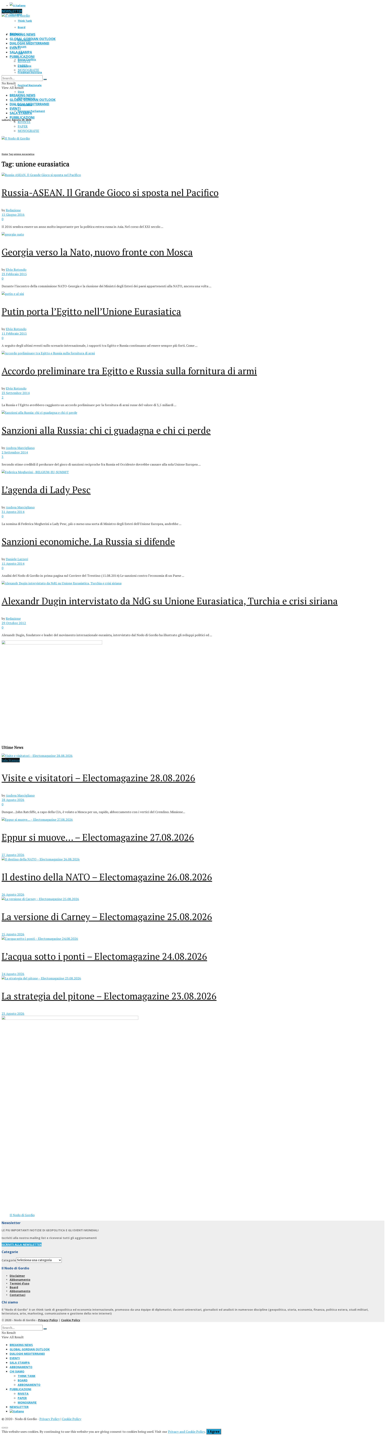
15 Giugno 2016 (13, 214)
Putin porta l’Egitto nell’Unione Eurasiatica (91, 311)
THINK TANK (26, 1376)
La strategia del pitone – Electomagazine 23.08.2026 (109, 996)
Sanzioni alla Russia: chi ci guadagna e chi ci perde (106, 430)
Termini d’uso (19, 1283)
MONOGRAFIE (28, 70)
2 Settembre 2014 (15, 452)
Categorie (9, 1260)
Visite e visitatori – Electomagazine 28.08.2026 (98, 778)
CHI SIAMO (17, 1371)
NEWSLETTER (12, 11)
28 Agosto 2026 (13, 800)
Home (5, 154)
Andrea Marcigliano (20, 448)
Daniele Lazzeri (17, 559)
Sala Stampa (11, 760)
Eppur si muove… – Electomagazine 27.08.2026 (98, 837)
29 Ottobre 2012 (14, 623)
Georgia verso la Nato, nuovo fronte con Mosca (97, 252)
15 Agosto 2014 (13, 563)
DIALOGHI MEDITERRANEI (29, 43)
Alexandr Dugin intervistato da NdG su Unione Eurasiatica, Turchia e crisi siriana (170, 601)
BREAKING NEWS (22, 34)
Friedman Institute (30, 72)
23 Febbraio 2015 (14, 274)
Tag (11, 154)
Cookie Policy (70, 1320)
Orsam (22, 46)
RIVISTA (24, 61)
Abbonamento (20, 1279)
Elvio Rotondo (16, 269)
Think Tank (25, 21)
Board (21, 27)
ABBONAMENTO (21, 1367)
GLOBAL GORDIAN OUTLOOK (32, 39)
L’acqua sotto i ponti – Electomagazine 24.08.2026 (104, 956)
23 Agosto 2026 (13, 1013)
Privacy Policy (48, 1320)
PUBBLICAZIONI (22, 56)
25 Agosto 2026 (13, 934)
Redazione (13, 210)
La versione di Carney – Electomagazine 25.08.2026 (107, 916)
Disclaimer (17, 1276)
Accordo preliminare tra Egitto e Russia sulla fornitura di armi (129, 371)
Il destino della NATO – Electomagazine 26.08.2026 (107, 877)
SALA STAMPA (21, 52)
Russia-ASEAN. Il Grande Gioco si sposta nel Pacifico (110, 192)
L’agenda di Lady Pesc (46, 490)
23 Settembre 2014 (16, 393)
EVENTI (15, 48)
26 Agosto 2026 (13, 894)
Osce (21, 91)
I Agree (214, 1431)
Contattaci (17, 1295)
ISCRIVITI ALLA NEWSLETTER (22, 1244)
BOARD (23, 1380)
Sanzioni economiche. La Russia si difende (88, 541)
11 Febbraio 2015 (14, 333)
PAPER (23, 65)
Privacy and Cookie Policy (186, 1431)
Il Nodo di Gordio (22, 1215)
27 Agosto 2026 (13, 855)
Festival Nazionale (30, 85)
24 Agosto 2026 (13, 974)
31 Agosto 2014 (13, 511)
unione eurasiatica (23, 154)
